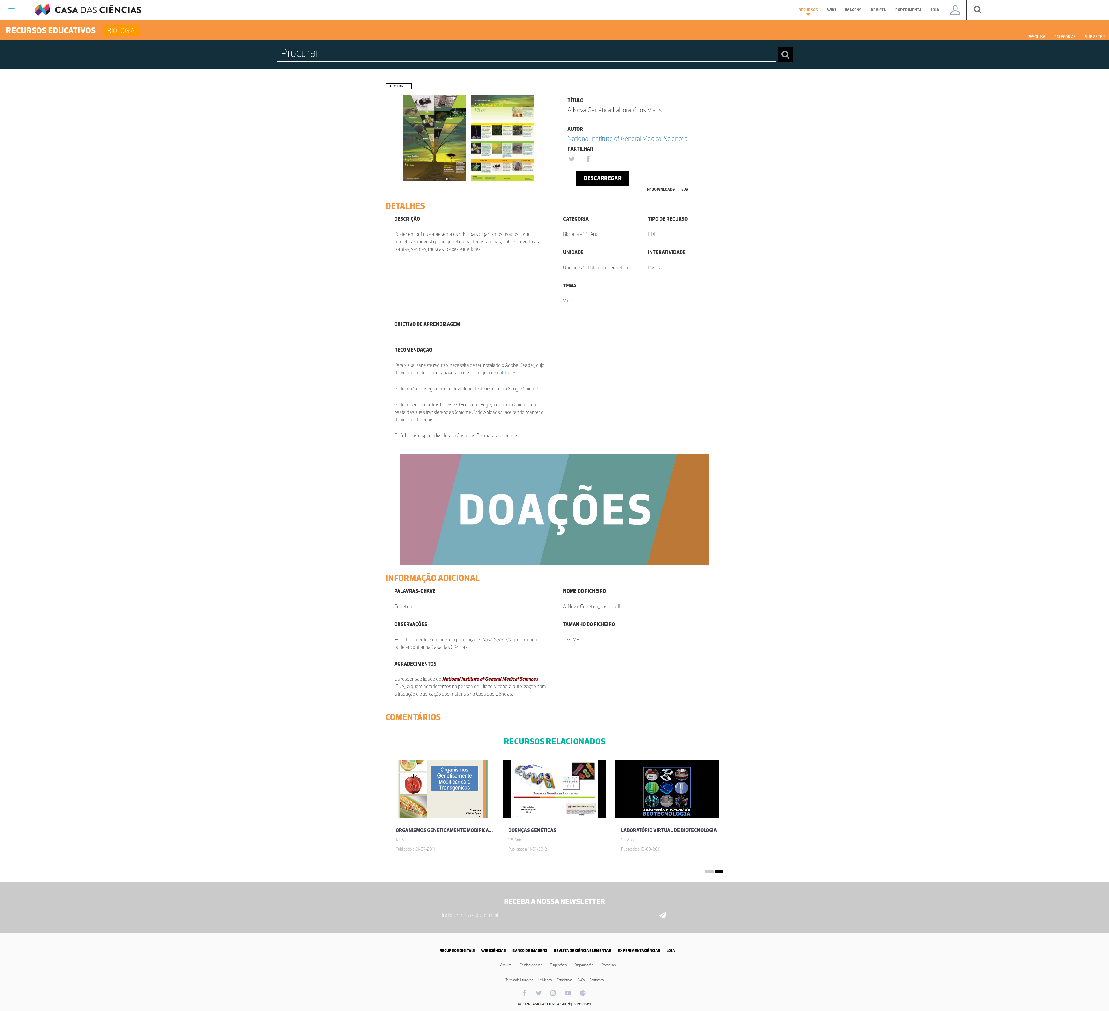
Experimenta (908, 10)
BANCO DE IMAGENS (529, 950)
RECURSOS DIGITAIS (457, 950)
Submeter (1095, 36)
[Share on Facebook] (588, 159)
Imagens (853, 10)
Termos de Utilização (519, 980)
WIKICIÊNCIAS (493, 950)
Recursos (808, 10)
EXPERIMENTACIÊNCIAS (639, 950)
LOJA (671, 950)
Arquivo (506, 965)
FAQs (581, 980)
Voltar (398, 86)
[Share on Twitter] (571, 159)
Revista (878, 10)
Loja (935, 10)
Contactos (597, 980)
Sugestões (558, 965)
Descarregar (603, 178)
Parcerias (609, 965)
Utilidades (545, 980)
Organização (584, 965)
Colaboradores (531, 965)
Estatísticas (564, 980)
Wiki (831, 10)
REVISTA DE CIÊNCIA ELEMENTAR (582, 950)
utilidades (506, 372)
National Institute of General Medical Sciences (627, 138)
